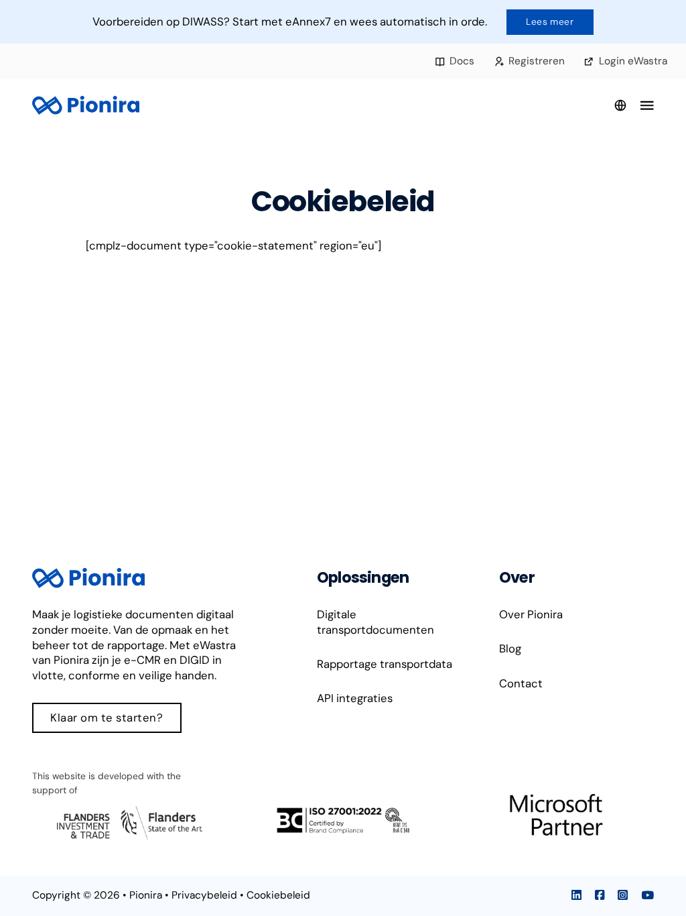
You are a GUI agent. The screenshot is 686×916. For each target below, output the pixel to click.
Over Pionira (531, 614)
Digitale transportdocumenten (375, 622)
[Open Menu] (647, 105)
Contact (521, 683)
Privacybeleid (204, 895)
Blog (510, 648)
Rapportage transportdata (384, 663)
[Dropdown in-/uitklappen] (620, 105)
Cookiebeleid (278, 895)
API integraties (355, 698)
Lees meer (549, 21)
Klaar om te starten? (106, 717)
